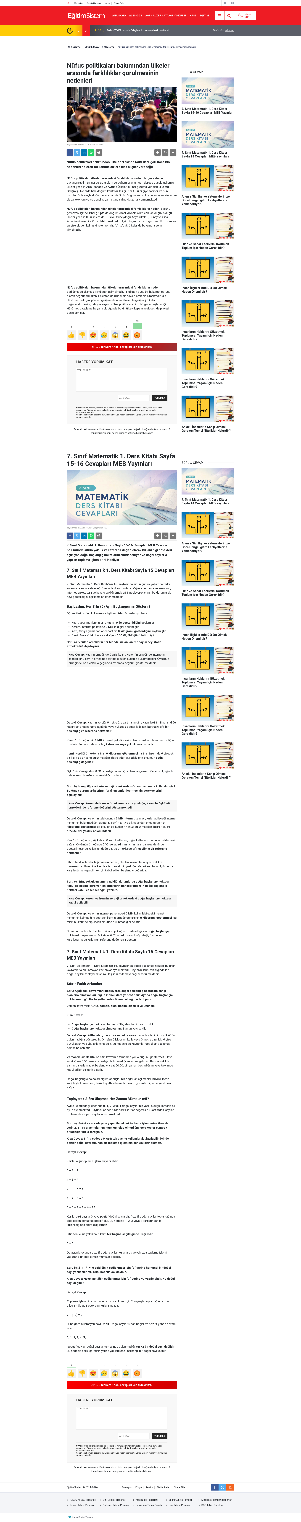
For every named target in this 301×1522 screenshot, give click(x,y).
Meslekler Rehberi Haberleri (216, 1499)
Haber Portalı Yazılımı (82, 1517)
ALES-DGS (135, 15)
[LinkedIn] (84, 152)
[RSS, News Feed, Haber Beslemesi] (230, 1487)
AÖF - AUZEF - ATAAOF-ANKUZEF (166, 15)
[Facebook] (70, 152)
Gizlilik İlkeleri (163, 1487)
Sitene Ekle (119, 3)
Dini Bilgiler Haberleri (114, 1499)
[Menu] (220, 16)
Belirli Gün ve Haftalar (180, 1499)
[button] (157, 152)
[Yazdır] (99, 152)
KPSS (193, 15)
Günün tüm (223, 30)
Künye (138, 1487)
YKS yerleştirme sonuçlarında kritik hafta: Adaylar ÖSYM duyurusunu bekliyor (148, 30)
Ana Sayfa (119, 15)
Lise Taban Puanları (179, 1505)
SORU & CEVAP (92, 47)
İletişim (149, 1487)
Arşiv (107, 3)
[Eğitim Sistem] (86, 15)
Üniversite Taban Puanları (149, 1505)
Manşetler (78, 3)
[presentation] (78, 30)
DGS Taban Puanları (212, 1505)
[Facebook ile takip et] (215, 1487)
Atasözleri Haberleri (147, 1499)
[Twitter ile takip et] (222, 1487)
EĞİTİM (204, 15)
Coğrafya (109, 47)
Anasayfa (76, 47)
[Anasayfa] (68, 3)
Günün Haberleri (94, 3)
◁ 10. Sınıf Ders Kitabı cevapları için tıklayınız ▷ (122, 346)
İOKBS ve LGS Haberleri (83, 1499)
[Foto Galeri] (232, 3)
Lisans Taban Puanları (82, 1505)
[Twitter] (77, 152)
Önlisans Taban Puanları (116, 1505)
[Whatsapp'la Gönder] (91, 152)
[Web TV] (225, 3)
